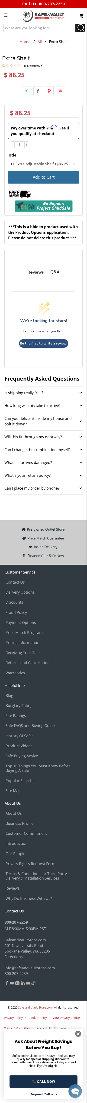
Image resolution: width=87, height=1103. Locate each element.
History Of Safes (19, 735)
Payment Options (21, 622)
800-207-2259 (52, 4)
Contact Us (15, 582)
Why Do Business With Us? (29, 898)
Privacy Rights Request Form (30, 863)
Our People (15, 853)
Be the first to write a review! (43, 343)
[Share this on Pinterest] (49, 91)
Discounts (14, 602)
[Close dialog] (78, 1034)
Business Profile (19, 823)
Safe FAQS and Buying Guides (31, 725)
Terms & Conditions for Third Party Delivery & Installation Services (36, 876)
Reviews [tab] (35, 272)
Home (25, 42)
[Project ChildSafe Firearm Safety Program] (43, 206)
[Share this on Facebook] (37, 91)
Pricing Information (22, 642)
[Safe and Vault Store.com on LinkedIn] (23, 983)
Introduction (17, 843)
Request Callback (44, 1094)
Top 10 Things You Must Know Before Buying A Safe (38, 768)
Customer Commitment (26, 833)
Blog (9, 695)
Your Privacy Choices (67, 1018)
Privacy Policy (13, 1018)
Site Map (13, 790)
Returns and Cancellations (29, 662)
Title (12, 155)
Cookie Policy (38, 1018)
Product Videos (19, 745)
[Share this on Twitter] (26, 91)
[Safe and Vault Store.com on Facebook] (7, 983)
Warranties (15, 672)
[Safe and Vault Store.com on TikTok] (33, 983)
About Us (14, 813)
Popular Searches (21, 780)
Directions (14, 956)
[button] (75, 1091)
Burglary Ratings (20, 705)
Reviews (12, 888)
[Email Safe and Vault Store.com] (28, 983)
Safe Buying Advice (22, 756)
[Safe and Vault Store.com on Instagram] (17, 983)
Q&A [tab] (55, 272)
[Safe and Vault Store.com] (43, 16)
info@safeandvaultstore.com (30, 968)
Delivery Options (20, 592)
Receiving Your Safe (23, 652)
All (40, 42)
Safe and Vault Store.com (35, 1007)
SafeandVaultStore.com (25, 940)
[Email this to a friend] (60, 91)
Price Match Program (24, 632)
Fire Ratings (16, 715)
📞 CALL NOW (43, 1081)
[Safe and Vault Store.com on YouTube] (12, 983)
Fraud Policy (16, 612)
